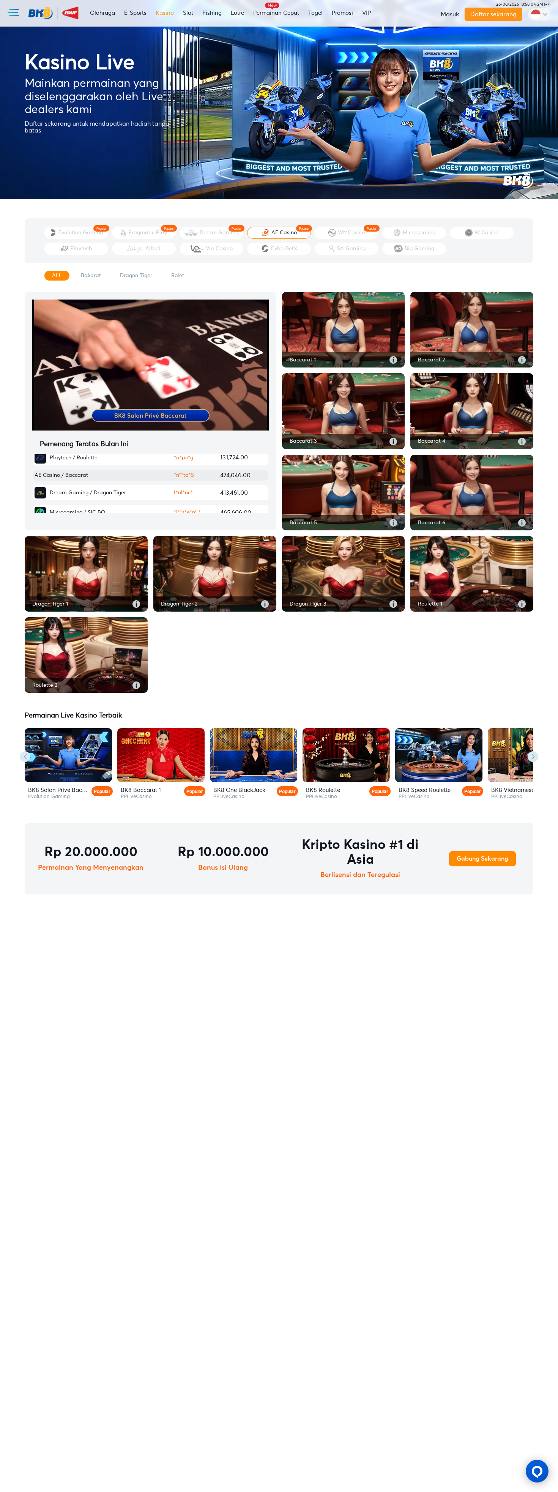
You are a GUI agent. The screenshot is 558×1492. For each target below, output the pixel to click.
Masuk (450, 14)
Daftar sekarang (493, 14)
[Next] (533, 756)
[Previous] (25, 756)
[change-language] (539, 14)
